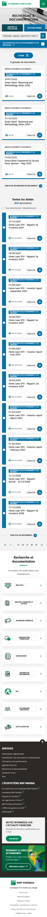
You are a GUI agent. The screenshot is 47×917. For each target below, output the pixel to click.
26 (23, 545)
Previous (5, 545)
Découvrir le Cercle (20, 867)
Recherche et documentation (14, 769)
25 (18, 545)
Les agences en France (13, 800)
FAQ (3, 776)
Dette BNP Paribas (35, 28)
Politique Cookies (23, 901)
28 (32, 545)
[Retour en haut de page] (42, 742)
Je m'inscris (13, 839)
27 (27, 545)
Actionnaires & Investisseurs (19, 4)
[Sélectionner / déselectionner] (4, 227)
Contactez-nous (9, 772)
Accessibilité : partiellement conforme (23, 905)
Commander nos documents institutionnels (21, 757)
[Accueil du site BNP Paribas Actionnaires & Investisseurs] (23, 883)
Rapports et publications (12, 28)
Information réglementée (13, 754)
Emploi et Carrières (11, 796)
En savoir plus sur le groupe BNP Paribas (21, 788)
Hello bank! (8, 811)
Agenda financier (9, 765)
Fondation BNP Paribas (13, 792)
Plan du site (23, 892)
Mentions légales (23, 897)
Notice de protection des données (23, 909)
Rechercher (43, 36)
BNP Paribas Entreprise (13, 804)
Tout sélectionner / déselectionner (20, 208)
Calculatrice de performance (14, 761)
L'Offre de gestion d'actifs (14, 808)
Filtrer (21, 56)
